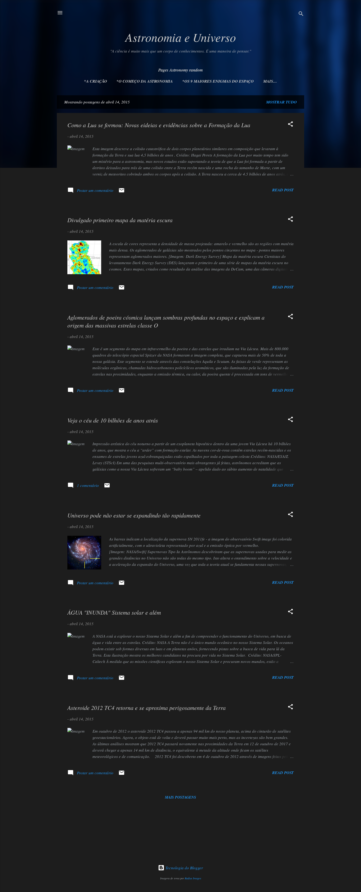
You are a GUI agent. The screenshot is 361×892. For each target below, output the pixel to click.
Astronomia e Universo (180, 37)
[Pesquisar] (301, 14)
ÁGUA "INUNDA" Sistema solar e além (114, 612)
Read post (283, 190)
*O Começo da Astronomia (145, 81)
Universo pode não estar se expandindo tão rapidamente (134, 515)
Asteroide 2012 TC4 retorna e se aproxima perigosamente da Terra (146, 707)
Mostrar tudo (281, 102)
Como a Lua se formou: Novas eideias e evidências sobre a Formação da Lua (158, 125)
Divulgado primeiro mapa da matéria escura (120, 220)
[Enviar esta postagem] (121, 191)
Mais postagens (180, 797)
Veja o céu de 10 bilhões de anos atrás (112, 420)
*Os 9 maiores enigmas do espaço (218, 81)
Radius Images (193, 878)
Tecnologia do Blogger (183, 867)
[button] (290, 125)
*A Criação (95, 81)
